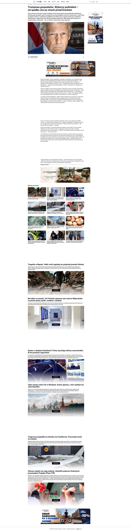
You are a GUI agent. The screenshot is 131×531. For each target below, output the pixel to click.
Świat (49, 1)
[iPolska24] (40, 2)
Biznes (67, 1)
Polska (45, 1)
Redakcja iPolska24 (34, 56)
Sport (58, 1)
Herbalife (63, 1)
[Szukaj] (90, 2)
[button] (93, 1)
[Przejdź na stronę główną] (34, 2)
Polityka (53, 1)
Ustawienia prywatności (70, 528)
